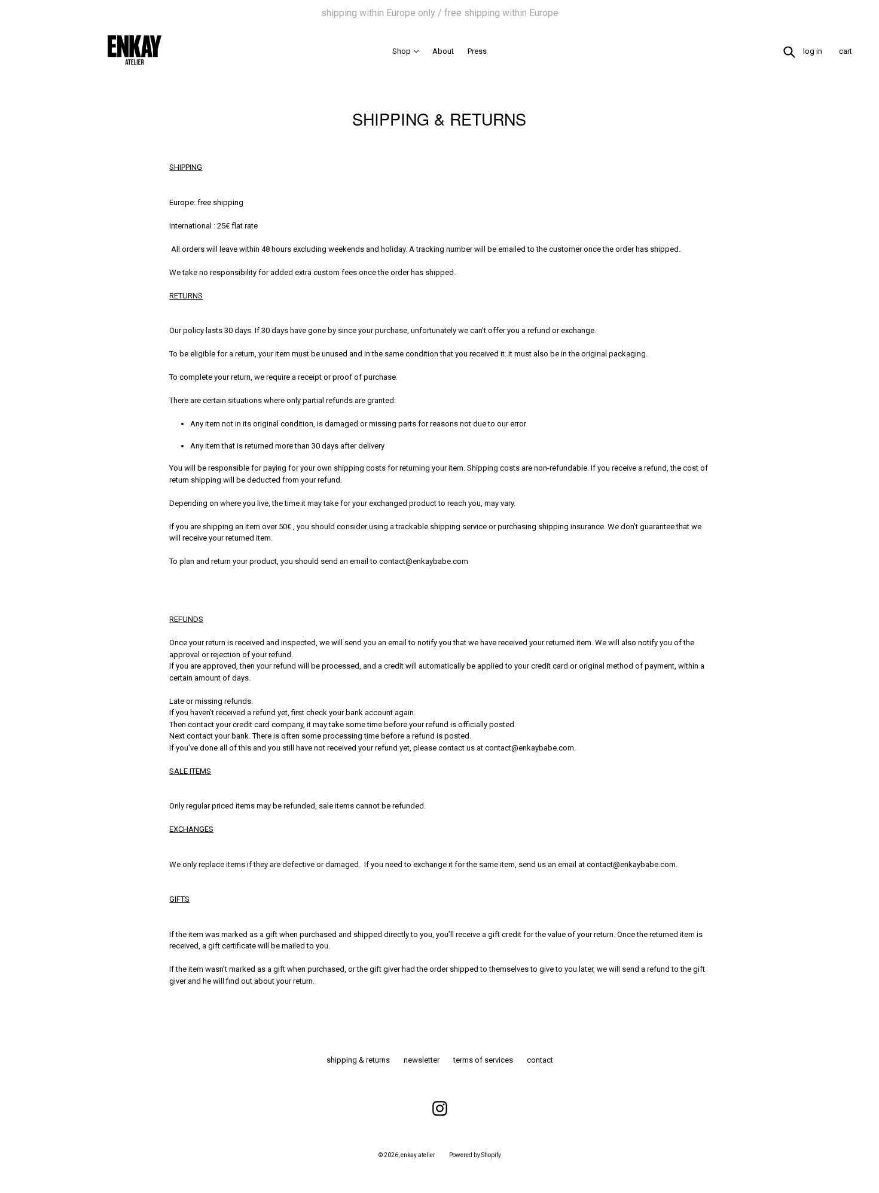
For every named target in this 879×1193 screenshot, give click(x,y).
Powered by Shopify (475, 1155)
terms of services (483, 1059)
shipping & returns (358, 1059)
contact (540, 1059)
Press (477, 51)
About (443, 51)
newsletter (421, 1059)
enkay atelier (418, 1155)
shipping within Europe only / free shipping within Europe (439, 13)
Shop (408, 51)
